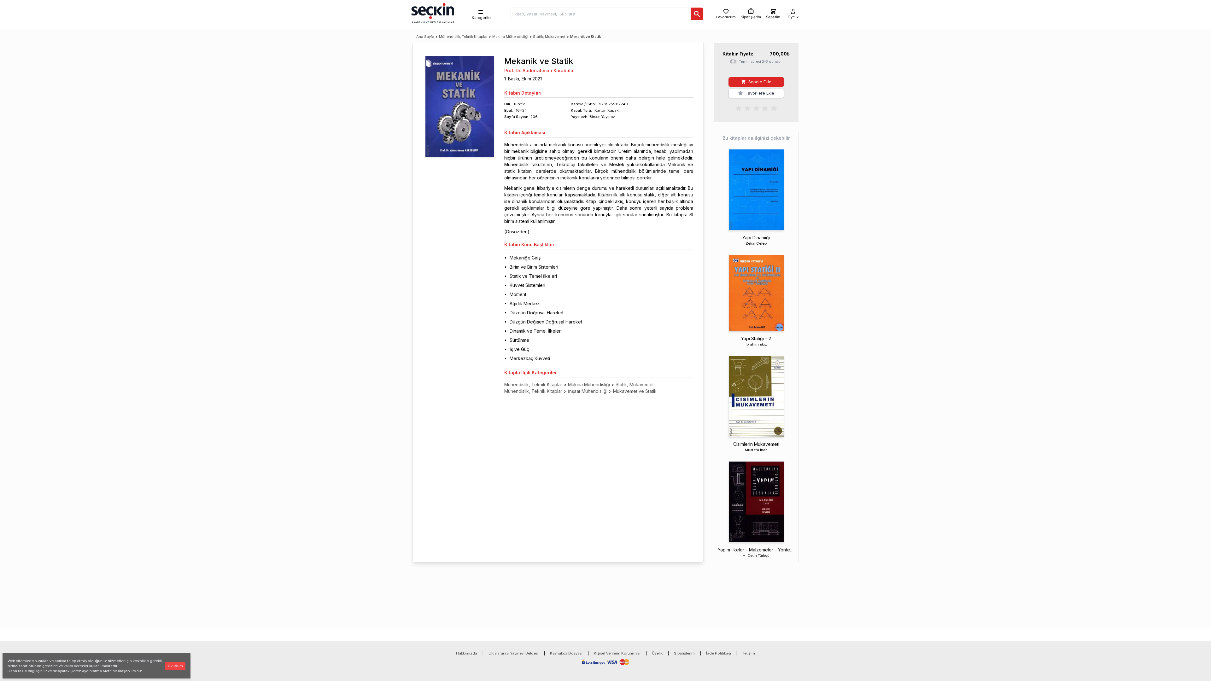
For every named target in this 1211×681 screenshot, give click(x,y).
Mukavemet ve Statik (635, 391)
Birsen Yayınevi (602, 116)
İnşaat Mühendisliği (587, 391)
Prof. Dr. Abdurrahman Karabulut (539, 70)
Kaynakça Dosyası (566, 653)
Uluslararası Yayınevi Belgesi (513, 653)
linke (48, 671)
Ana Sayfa (425, 36)
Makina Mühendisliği (510, 36)
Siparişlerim (684, 653)
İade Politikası (718, 653)
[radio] (738, 108)
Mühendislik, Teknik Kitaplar (463, 36)
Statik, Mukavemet (549, 36)
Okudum (175, 666)
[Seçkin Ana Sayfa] (432, 12)
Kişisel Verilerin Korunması (617, 653)
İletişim (748, 653)
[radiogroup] (756, 108)
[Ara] (697, 14)
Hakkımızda (466, 653)
